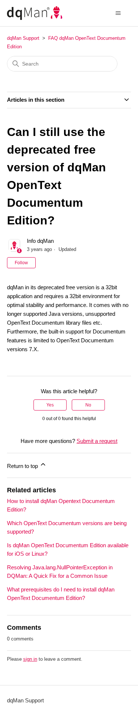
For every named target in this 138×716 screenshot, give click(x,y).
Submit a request (97, 441)
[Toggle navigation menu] (118, 13)
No (88, 405)
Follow (21, 262)
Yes (50, 405)
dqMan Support (23, 38)
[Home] (34, 13)
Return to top (23, 466)
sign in (30, 659)
